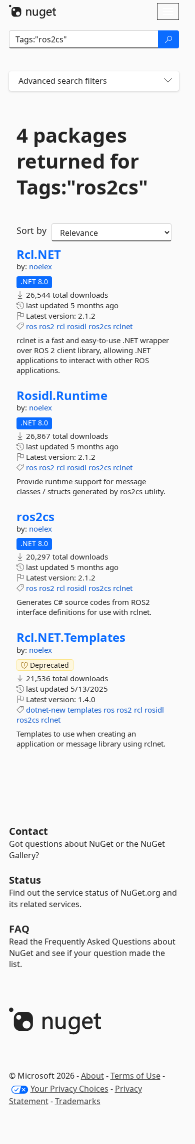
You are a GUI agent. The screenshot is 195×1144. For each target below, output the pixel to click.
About (92, 1075)
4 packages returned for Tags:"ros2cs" (82, 161)
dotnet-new (46, 710)
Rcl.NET (38, 254)
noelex (40, 266)
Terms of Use (135, 1075)
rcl (60, 326)
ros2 (46, 326)
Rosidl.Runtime (62, 395)
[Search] (168, 39)
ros (31, 326)
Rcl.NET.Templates (71, 637)
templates (85, 710)
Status (25, 880)
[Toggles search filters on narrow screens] (168, 81)
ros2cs (99, 326)
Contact (28, 831)
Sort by (31, 230)
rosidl (76, 326)
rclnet (122, 326)
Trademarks (77, 1101)
